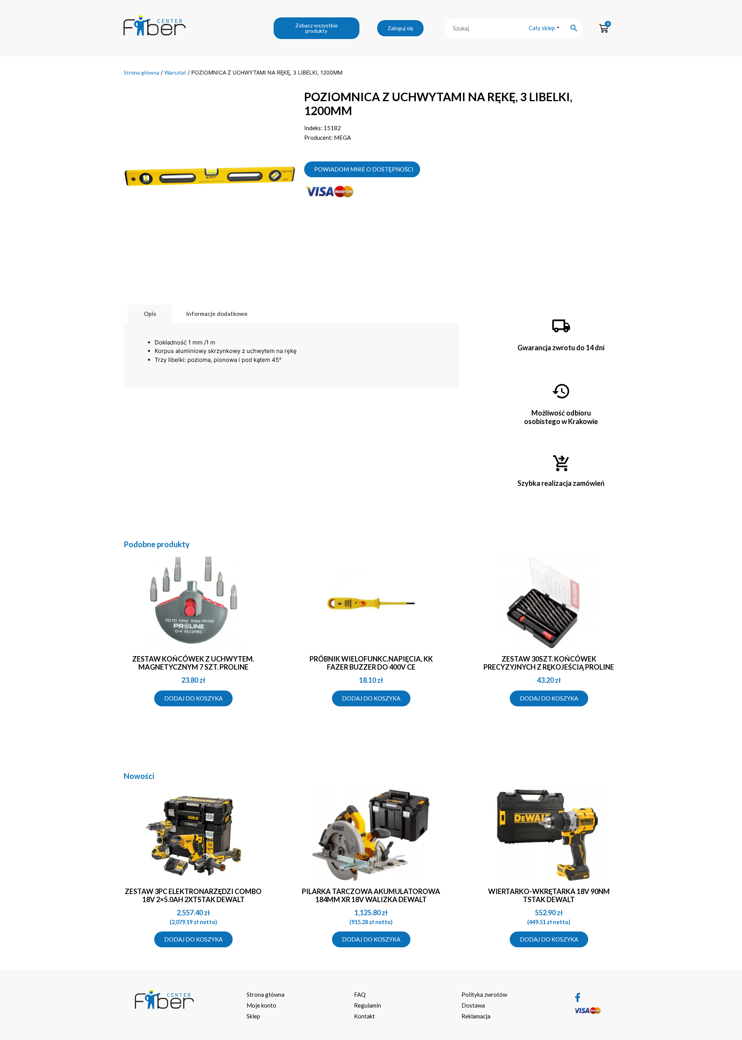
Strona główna (141, 72)
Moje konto (261, 1005)
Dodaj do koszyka (193, 698)
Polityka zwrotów (484, 994)
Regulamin (367, 1005)
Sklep (253, 1016)
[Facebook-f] (577, 997)
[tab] (150, 314)
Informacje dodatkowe (217, 313)
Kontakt (364, 1016)
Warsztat (175, 72)
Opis (150, 313)
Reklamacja (475, 1016)
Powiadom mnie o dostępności (364, 169)
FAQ (360, 994)
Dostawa (473, 1005)
